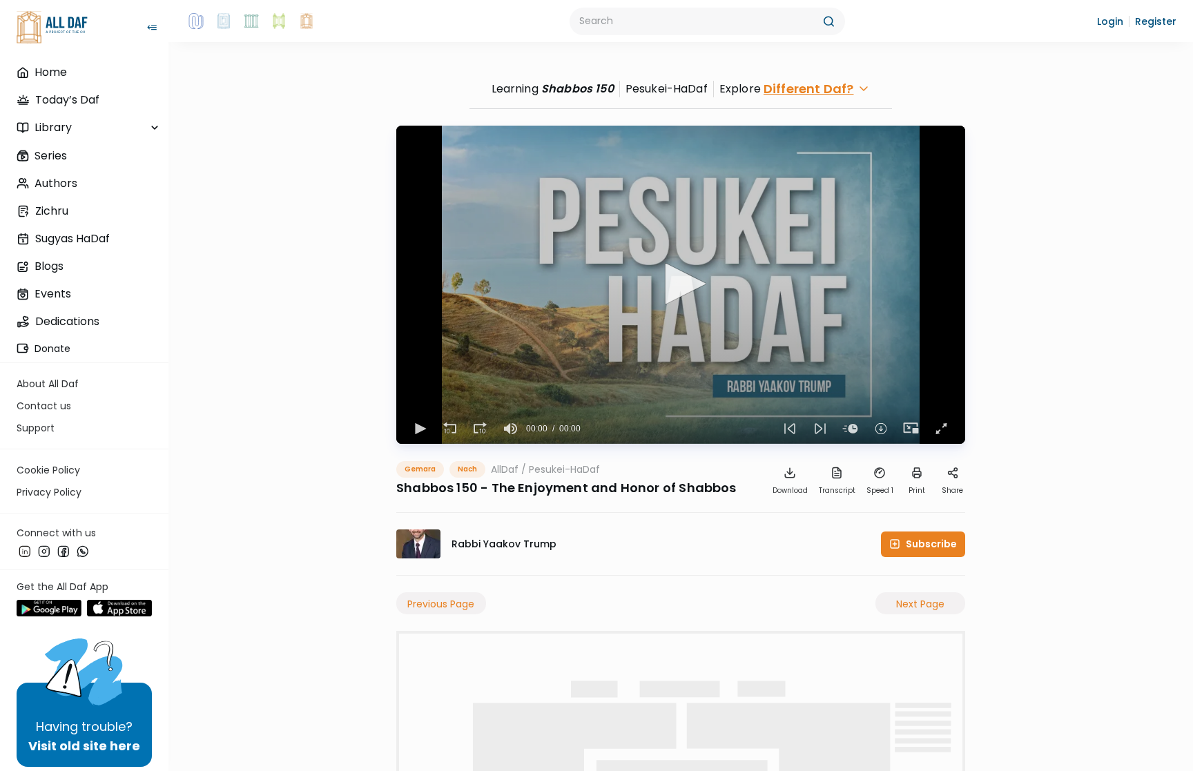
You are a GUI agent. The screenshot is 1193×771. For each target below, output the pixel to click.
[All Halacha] (251, 21)
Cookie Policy (48, 470)
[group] (511, 428)
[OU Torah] (196, 21)
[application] (680, 285)
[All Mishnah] (224, 21)
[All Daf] (306, 21)
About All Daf (48, 384)
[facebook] (63, 551)
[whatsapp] (83, 551)
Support (36, 428)
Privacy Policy (49, 492)
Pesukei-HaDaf (564, 469)
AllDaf (504, 469)
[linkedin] (25, 551)
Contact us (44, 406)
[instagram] (44, 551)
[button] (1110, 21)
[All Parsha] (279, 21)
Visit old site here (84, 745)
